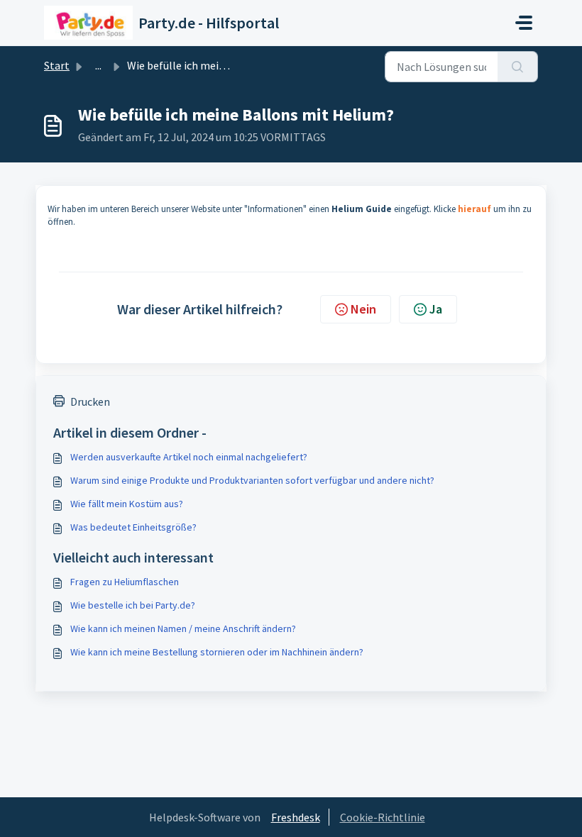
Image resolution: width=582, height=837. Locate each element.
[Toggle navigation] (524, 22)
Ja (435, 309)
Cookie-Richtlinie (382, 817)
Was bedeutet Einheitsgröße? (133, 527)
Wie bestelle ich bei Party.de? (132, 605)
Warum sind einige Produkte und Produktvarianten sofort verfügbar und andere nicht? (252, 480)
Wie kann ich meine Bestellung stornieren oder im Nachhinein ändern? (216, 651)
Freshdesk (295, 817)
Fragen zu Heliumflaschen (124, 581)
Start (57, 65)
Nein (363, 309)
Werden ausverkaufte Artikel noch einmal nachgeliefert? (188, 456)
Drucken (90, 401)
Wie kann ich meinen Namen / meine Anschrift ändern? (183, 628)
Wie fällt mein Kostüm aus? (126, 503)
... (98, 65)
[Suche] (518, 66)
